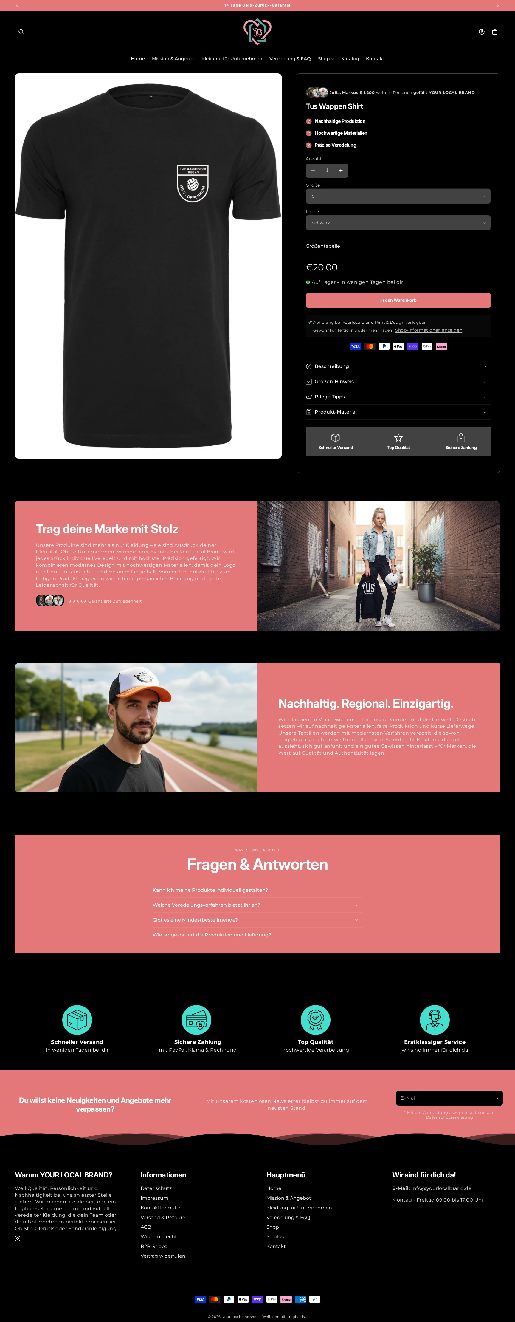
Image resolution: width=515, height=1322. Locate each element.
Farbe (312, 211)
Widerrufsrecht (159, 1236)
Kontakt (276, 1246)
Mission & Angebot (288, 1198)
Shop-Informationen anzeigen (428, 330)
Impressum (154, 1198)
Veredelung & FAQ (288, 1217)
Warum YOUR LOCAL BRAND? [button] (64, 1175)
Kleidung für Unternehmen (299, 1207)
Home (273, 1188)
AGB (146, 1227)
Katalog (275, 1236)
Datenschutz (156, 1188)
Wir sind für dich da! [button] (424, 1175)
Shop (272, 1227)
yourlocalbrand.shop (241, 1317)
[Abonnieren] (496, 1098)
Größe (313, 185)
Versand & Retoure (163, 1217)
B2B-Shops (154, 1246)
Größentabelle (323, 246)
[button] (21, 31)
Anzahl (314, 158)
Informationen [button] (163, 1175)
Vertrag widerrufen (163, 1256)
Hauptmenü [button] (285, 1175)
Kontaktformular (160, 1207)
